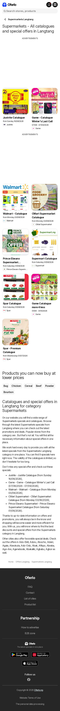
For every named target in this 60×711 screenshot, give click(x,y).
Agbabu (40, 549)
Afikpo (42, 545)
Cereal (28, 385)
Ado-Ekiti (24, 542)
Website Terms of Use (30, 697)
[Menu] (55, 4)
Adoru (33, 542)
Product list (30, 604)
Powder (49, 385)
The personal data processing (30, 704)
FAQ (30, 586)
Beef (39, 385)
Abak (35, 545)
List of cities (30, 598)
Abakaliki (30, 549)
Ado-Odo (26, 545)
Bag (6, 385)
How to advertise (30, 627)
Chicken (16, 385)
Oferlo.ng (38, 690)
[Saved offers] (49, 4)
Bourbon (8, 392)
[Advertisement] (30, 61)
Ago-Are (6, 549)
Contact (30, 592)
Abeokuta (14, 545)
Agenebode (18, 549)
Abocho (41, 542)
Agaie (5, 545)
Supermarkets (9, 421)
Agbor (49, 549)
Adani (50, 542)
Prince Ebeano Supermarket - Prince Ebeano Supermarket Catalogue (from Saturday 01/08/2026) (31, 507)
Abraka (50, 545)
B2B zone (30, 633)
